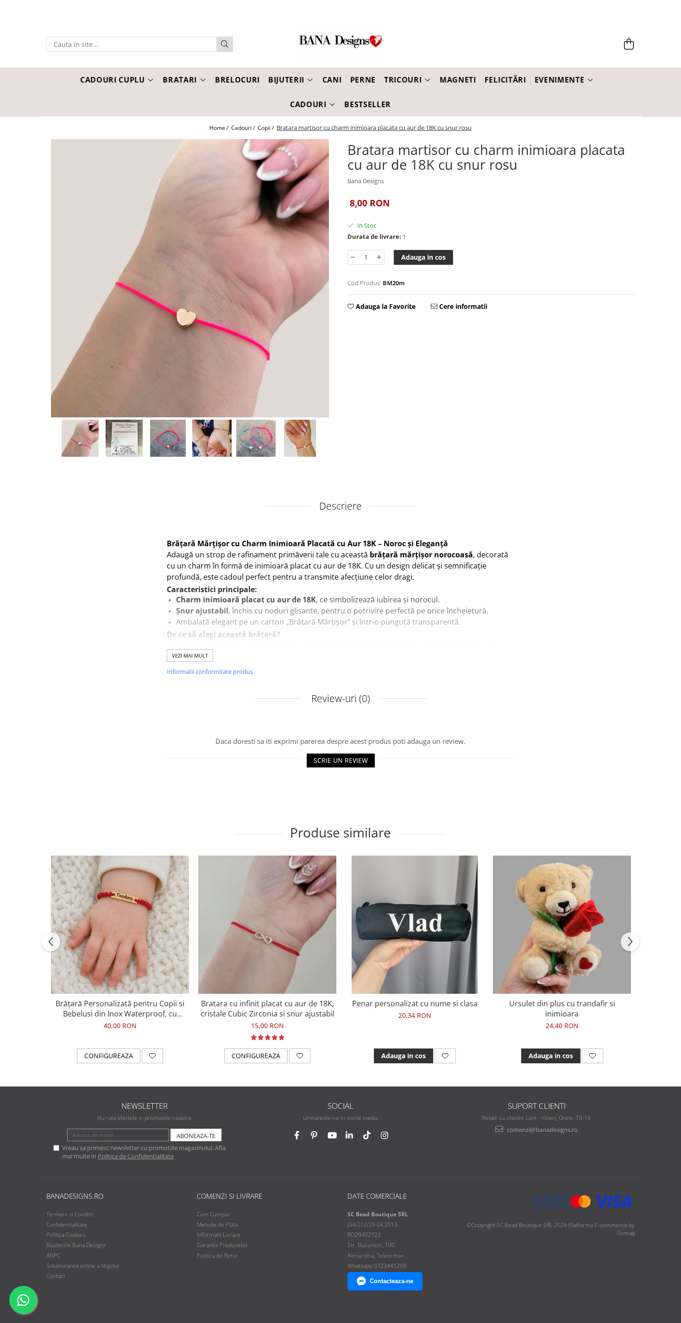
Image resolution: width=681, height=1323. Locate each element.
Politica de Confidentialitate (136, 1156)
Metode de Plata (217, 1224)
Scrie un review (341, 760)
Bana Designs (365, 181)
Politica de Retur (217, 1255)
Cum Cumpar (213, 1214)
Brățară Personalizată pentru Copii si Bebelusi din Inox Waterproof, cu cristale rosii (120, 1008)
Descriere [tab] (340, 505)
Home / (219, 128)
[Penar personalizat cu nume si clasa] (415, 925)
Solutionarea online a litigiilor (83, 1266)
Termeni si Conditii (70, 1214)
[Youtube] (332, 1135)
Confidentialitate (66, 1224)
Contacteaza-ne (391, 1281)
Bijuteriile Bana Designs (76, 1245)
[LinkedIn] (349, 1135)
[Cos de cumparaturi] (629, 44)
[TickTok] (367, 1135)
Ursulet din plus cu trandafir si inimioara (562, 1008)
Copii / (266, 128)
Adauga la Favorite (385, 306)
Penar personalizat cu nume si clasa (415, 1003)
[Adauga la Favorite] (152, 1055)
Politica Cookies (66, 1235)
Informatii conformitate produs (210, 671)
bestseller (367, 104)
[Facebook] (297, 1135)
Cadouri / (243, 128)
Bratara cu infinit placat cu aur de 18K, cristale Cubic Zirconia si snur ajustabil (267, 1008)
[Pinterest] (314, 1135)
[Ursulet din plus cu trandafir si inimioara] (562, 925)
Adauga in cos (423, 257)
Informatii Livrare (218, 1235)
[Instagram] (385, 1135)
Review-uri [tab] (339, 698)
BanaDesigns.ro (74, 1196)
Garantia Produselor (222, 1245)
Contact (55, 1276)
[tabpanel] (190, 278)
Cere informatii (462, 306)
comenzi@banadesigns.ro (541, 1129)
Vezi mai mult (190, 655)
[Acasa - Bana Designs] (340, 44)
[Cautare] (224, 44)
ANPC (53, 1255)
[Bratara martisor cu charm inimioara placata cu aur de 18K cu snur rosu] (190, 278)
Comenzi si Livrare (229, 1196)
